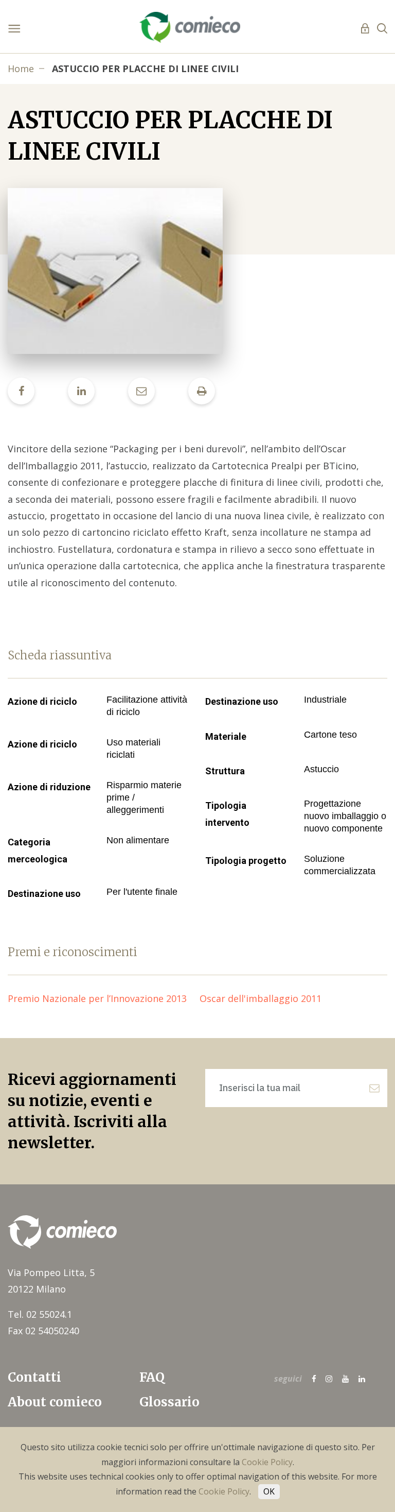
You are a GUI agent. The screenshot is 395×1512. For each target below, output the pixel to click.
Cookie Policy (267, 1462)
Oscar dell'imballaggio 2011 (266, 998)
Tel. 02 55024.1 (40, 1314)
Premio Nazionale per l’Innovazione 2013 (104, 998)
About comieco (55, 1402)
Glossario (169, 1402)
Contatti (34, 1377)
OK (269, 1491)
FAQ (152, 1377)
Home (21, 68)
